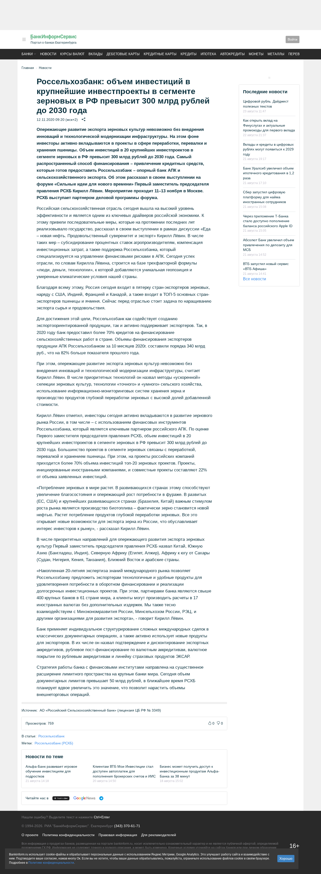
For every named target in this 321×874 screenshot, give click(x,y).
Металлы (276, 54)
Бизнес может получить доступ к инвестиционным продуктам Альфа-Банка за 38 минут (189, 771)
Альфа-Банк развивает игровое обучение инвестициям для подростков (51, 771)
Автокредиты (232, 54)
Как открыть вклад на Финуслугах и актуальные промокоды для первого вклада (269, 125)
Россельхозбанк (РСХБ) (54, 743)
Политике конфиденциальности (51, 862)
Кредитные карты (160, 54)
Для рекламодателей (158, 835)
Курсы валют (72, 54)
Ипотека (208, 54)
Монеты (256, 54)
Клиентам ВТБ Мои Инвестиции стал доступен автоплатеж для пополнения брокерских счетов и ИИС (124, 771)
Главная (28, 68)
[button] (24, 39)
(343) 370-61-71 (127, 826)
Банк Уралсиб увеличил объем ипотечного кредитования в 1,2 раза (268, 173)
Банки (27, 54)
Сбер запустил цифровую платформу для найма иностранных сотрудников (264, 197)
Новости (48, 54)
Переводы (297, 54)
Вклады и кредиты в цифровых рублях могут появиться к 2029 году (268, 149)
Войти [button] (292, 39)
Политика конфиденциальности (68, 835)
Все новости (254, 279)
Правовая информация (118, 835)
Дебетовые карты (123, 54)
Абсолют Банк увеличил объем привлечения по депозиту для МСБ (268, 245)
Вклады (96, 54)
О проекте (30, 835)
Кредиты (189, 54)
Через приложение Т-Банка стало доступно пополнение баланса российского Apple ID (267, 221)
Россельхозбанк (51, 736)
